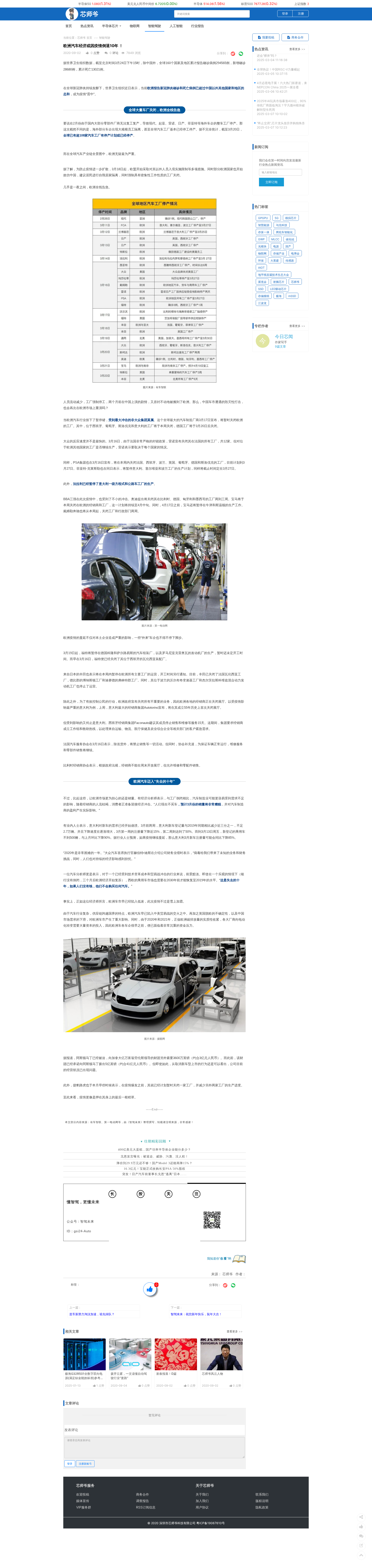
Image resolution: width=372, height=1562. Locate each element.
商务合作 (297, 37)
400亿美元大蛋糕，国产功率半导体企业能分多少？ (154, 1149)
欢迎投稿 (82, 1494)
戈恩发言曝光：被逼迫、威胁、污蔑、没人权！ (154, 1156)
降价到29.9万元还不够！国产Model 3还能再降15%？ (154, 1163)
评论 (115, 53)
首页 (68, 26)
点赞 (96, 53)
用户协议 (202, 1507)
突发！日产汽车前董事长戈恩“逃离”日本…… (154, 1174)
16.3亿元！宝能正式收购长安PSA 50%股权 (154, 1168)
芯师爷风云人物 (212, 1373)
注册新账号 (85, 1463)
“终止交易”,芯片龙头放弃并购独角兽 (281, 107)
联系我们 (262, 1494)
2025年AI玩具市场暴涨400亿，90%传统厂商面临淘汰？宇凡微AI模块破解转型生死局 (281, 89)
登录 (285, 13)
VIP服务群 (83, 1507)
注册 (301, 13)
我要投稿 (267, 37)
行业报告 (197, 26)
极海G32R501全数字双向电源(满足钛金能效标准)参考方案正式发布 (84, 1378)
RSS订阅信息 (145, 1507)
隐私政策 (262, 1507)
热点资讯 (87, 26)
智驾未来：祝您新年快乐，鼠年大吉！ (196, 1314)
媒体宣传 (82, 1501)
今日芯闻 (284, 336)
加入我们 (202, 1501)
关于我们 (202, 1494)
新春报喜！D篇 (166, 1373)
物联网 (135, 26)
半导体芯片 (110, 26)
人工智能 (176, 26)
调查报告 (142, 1501)
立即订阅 (271, 182)
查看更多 (232, 1331)
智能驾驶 (154, 26)
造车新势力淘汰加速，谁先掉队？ (92, 1314)
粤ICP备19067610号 (210, 1523)
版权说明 (262, 1501)
